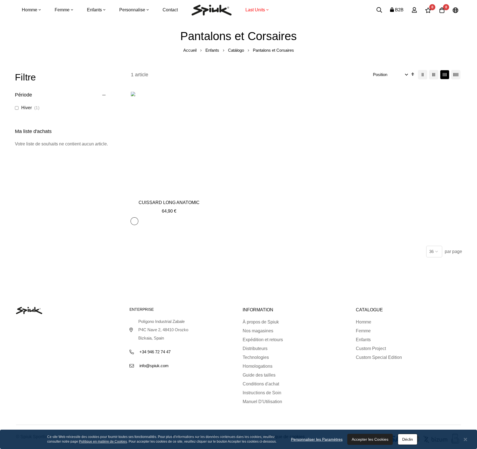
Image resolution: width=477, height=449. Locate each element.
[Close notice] (465, 439)
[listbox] (135, 222)
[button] (169, 192)
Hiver (31, 107)
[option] (134, 221)
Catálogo (236, 50)
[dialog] (238, 439)
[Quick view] (181, 192)
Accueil (190, 50)
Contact (170, 9)
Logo (211, 10)
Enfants (212, 50)
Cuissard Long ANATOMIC (169, 202)
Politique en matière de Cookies (103, 441)
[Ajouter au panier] (156, 192)
